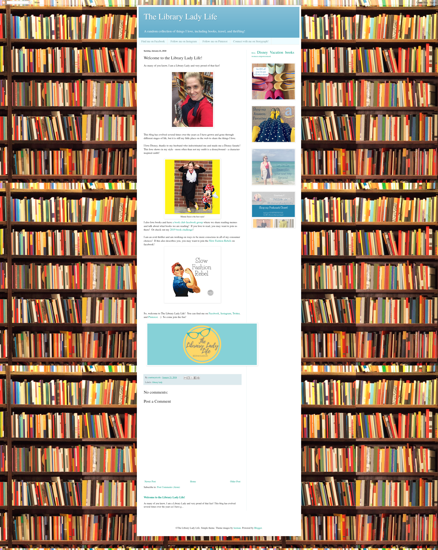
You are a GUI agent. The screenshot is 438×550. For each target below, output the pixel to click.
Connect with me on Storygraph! (250, 41)
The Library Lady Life (180, 16)
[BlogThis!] (188, 378)
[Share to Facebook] (195, 378)
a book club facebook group (188, 222)
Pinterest (153, 317)
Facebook (214, 313)
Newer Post (150, 481)
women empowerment (261, 56)
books (289, 52)
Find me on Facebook (153, 41)
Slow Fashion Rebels (220, 240)
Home (193, 481)
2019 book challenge (181, 229)
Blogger (258, 527)
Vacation (276, 52)
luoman (237, 527)
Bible (254, 53)
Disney (262, 52)
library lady (157, 382)
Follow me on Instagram (184, 41)
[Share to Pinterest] (198, 378)
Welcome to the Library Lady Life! (164, 497)
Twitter (236, 313)
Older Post (235, 481)
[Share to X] (192, 378)
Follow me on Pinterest (215, 41)
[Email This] (185, 378)
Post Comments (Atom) (168, 487)
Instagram (226, 313)
